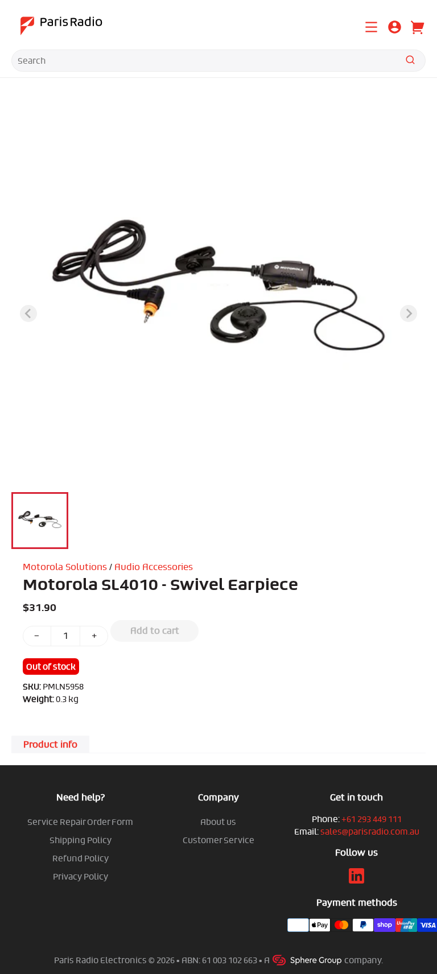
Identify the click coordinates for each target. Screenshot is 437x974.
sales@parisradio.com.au (369, 831)
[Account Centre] (394, 29)
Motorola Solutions (65, 567)
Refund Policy (80, 858)
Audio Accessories (153, 567)
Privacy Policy (80, 876)
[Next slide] (408, 313)
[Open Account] (394, 26)
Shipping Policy (81, 840)
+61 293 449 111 (371, 819)
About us (218, 822)
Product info (50, 744)
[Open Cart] (416, 26)
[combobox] (218, 60)
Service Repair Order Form (80, 822)
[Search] (410, 62)
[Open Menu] (371, 26)
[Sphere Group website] (307, 960)
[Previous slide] (28, 313)
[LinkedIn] (356, 880)
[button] (39, 520)
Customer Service (218, 840)
